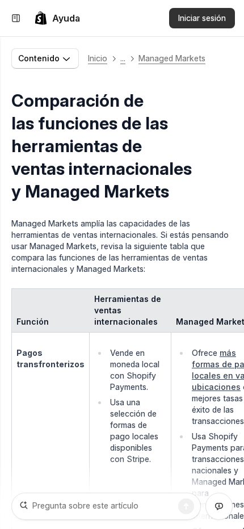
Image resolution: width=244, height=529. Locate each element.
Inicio (97, 58)
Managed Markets (171, 58)
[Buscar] (186, 506)
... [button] (122, 58)
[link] (57, 18)
